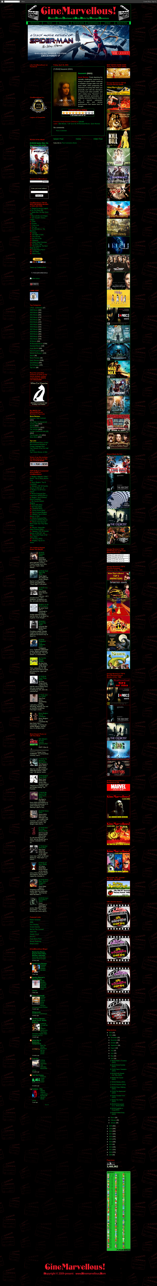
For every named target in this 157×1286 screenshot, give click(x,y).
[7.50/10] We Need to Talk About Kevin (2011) (43, 795)
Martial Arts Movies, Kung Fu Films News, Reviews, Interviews (39, 953)
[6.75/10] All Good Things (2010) (43, 678)
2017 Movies (34, 329)
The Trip (34, 227)
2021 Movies (62, 124)
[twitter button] (35, 278)
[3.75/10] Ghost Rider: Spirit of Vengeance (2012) (43, 882)
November (114, 1040)
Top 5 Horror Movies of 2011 (38, 452)
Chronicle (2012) (37, 508)
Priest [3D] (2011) (37, 505)
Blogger (82, 1282)
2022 (110, 1032)
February (114, 1120)
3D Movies (33, 341)
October (113, 1043)
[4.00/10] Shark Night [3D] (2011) (43, 572)
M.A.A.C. (33, 936)
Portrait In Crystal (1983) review (43, 1079)
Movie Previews (35, 358)
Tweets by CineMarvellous (38, 267)
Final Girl (35, 1058)
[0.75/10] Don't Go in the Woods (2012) (43, 829)
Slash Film (33, 932)
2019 (110, 1128)
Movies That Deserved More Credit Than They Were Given (39, 523)
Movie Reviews (35, 23)
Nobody (34, 233)
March (113, 1117)
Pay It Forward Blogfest (39, 512)
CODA (33, 221)
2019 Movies (34, 334)
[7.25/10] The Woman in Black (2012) (43, 760)
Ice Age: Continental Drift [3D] (39, 431)
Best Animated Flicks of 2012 (39, 442)
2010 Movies (34, 312)
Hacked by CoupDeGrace (39, 1014)
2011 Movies (34, 315)
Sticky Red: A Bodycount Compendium (36, 1042)
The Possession (35, 427)
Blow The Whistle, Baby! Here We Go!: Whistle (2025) (43, 1049)
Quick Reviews (95, 124)
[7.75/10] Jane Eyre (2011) (43, 695)
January (113, 1123)
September (114, 1045)
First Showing (34, 924)
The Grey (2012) (37, 539)
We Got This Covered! (37, 929)
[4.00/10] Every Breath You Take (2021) (117, 1074)
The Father (35, 251)
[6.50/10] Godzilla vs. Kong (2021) (116, 1109)
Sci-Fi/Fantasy (34, 365)
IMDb (31, 922)
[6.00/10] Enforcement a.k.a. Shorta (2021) (117, 1104)
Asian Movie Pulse (36, 939)
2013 (110, 1144)
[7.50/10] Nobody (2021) (117, 1082)
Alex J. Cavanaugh (38, 995)
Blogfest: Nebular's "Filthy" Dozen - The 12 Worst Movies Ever (39, 478)
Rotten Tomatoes (35, 920)
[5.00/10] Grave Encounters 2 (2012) (43, 899)
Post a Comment (61, 130)
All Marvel (107, 23)
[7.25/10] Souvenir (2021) (118, 1084)
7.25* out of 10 (71, 124)
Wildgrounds (36, 1012)
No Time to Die (37, 238)
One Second (36, 236)
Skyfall (32, 426)
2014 (110, 1142)
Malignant (35, 240)
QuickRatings (34, 363)
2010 (110, 1152)
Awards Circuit (34, 934)
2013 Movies (34, 319)
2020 (110, 1126)
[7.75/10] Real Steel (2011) (43, 846)
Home (78, 139)
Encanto (34, 223)
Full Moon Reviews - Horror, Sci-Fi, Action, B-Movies (39, 1020)
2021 (110, 1035)
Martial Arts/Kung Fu (36, 353)
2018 (110, 1131)
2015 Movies (34, 324)
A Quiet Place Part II (38, 250)
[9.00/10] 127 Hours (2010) (43, 863)
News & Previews (64, 23)
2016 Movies (34, 327)
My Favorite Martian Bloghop (42, 659)
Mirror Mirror (33, 437)
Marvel (32, 355)
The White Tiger (37, 244)
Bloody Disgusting (35, 941)
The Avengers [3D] (35, 435)
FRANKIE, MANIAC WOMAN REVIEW (43, 968)
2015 (110, 1139)
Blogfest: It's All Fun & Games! (43, 605)
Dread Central (34, 943)
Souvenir (82, 73)
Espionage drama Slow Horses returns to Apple (39, 958)
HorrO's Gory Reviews (39, 963)
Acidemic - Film (37, 1089)
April (112, 1058)
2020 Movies (34, 336)
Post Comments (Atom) (69, 143)
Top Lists (49, 23)
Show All (47, 1104)
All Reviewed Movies (83, 124)
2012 (110, 1147)
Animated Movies (35, 346)
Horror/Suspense (35, 351)
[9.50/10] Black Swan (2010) (43, 776)
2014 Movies (34, 322)
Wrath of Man (36, 253)
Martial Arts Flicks (122, 23)
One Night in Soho (37, 234)
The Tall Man (34, 429)
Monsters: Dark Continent (38, 418)
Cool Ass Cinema (38, 1075)
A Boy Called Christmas (39, 242)
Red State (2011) (37, 507)
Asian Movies (34, 348)
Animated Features (93, 23)
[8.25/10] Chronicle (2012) (41, 554)
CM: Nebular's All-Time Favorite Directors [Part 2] (43, 742)
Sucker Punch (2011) (38, 510)
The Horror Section (78, 23)
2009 (110, 1155)
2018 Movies (34, 331)
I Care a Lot (35, 225)
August (113, 1048)
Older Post (98, 139)
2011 (110, 1149)
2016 (110, 1136)
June (112, 1053)
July (112, 1050)
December (114, 1037)
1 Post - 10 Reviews (36, 308)
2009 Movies (34, 310)
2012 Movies (34, 317)
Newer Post (58, 139)
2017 (110, 1134)
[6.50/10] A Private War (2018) (42, 623)
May (112, 1056)
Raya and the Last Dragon (40, 216)
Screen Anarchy (35, 927)
